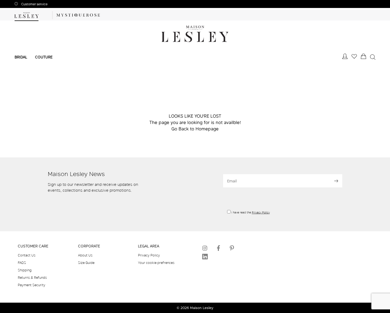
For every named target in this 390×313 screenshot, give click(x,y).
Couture (44, 57)
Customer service (33, 4)
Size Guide (86, 262)
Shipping (25, 270)
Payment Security (31, 284)
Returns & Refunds (32, 277)
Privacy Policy (261, 212)
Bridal (21, 57)
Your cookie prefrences (156, 262)
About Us (85, 255)
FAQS (22, 262)
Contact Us (27, 255)
